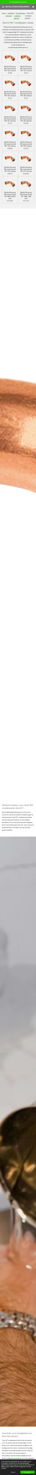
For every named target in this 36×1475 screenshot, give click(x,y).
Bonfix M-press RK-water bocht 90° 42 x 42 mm (26, 144)
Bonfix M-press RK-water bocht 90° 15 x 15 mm (26, 68)
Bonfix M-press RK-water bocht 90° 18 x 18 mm (26, 94)
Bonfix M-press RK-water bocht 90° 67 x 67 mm (26, 169)
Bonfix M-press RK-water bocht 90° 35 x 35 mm (10, 144)
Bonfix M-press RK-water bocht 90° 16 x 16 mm (10, 94)
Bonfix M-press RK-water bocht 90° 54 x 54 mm (10, 169)
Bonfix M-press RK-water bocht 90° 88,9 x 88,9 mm (10, 195)
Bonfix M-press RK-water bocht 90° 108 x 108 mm (26, 195)
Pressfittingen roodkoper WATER (19, 15)
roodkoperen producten (14, 1458)
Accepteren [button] (27, 1472)
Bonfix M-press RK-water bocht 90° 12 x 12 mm (10, 68)
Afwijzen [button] (13, 1472)
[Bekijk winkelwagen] (33, 7)
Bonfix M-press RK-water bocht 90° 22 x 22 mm (10, 119)
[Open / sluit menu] (3, 7)
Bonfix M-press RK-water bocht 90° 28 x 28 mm (26, 119)
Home (4, 13)
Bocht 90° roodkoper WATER (29, 15)
